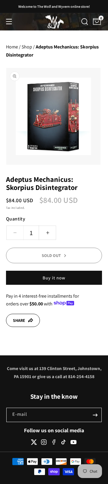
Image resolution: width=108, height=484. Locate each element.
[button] (9, 21)
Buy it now (54, 278)
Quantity (15, 219)
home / (13, 47)
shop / (28, 47)
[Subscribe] (95, 414)
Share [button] (19, 320)
